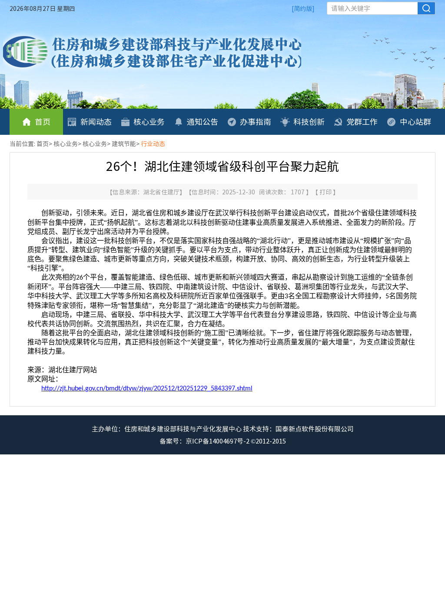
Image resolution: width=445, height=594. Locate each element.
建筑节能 (124, 143)
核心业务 (149, 121)
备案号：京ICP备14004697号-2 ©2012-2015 (222, 441)
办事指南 (255, 121)
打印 (326, 191)
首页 (42, 121)
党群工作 (362, 121)
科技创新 (309, 121)
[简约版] (303, 8)
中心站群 (415, 121)
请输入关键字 (350, 8)
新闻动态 (96, 121)
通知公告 (202, 121)
